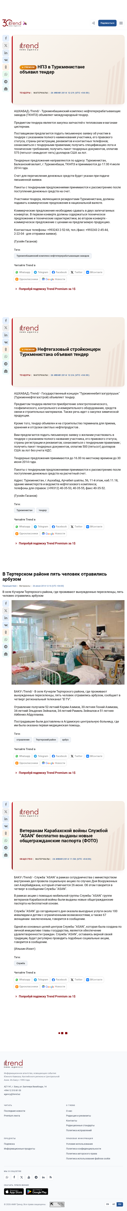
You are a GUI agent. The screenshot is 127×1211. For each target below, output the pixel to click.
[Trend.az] (14, 23)
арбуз (65, 739)
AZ (113, 1204)
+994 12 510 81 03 (12, 1090)
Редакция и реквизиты (78, 1115)
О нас (69, 1111)
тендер (43, 510)
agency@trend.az (12, 1094)
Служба (21, 963)
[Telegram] (36, 1177)
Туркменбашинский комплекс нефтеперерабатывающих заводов (53, 255)
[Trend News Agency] (13, 1064)
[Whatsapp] (7, 1177)
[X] (21, 1177)
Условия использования (79, 1144)
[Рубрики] (121, 23)
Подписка (9, 1144)
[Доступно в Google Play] (37, 1191)
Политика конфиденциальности (83, 1148)
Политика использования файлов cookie (88, 1158)
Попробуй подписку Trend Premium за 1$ (46, 289)
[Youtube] (29, 1177)
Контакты (71, 1120)
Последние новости (14, 1111)
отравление (23, 739)
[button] (6, 38)
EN (107, 1204)
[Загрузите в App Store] (14, 1191)
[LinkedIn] (43, 1177)
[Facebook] (14, 1177)
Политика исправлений (79, 1130)
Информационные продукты (19, 1148)
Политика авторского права (81, 1153)
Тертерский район (46, 739)
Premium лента (12, 1115)
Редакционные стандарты (80, 1125)
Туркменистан (24, 510)
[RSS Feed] (51, 1177)
